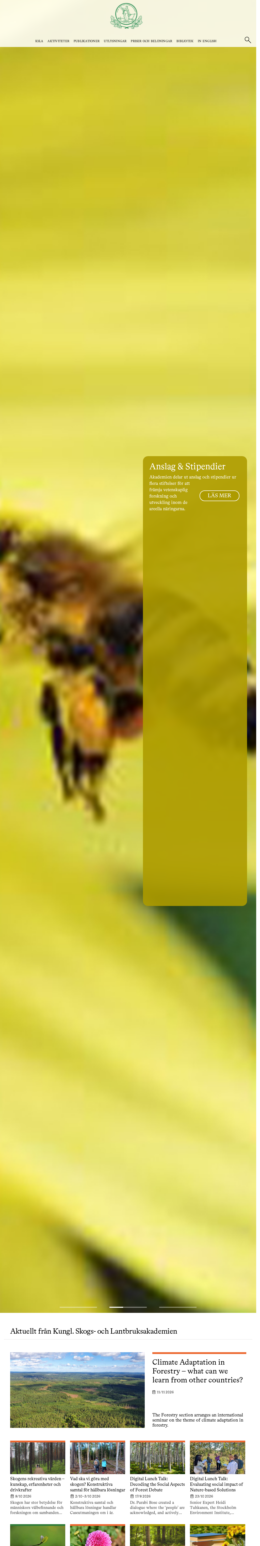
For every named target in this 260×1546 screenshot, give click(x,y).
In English (207, 41)
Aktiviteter (58, 41)
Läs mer (219, 496)
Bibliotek (184, 41)
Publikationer (87, 41)
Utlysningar (115, 41)
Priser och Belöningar (151, 41)
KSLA (39, 41)
